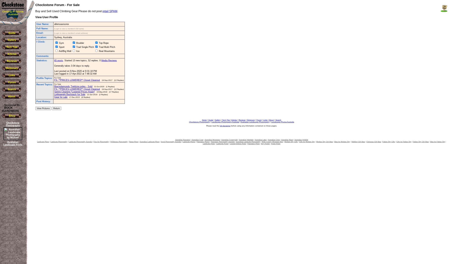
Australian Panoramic (182, 140)
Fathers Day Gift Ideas (421, 142)
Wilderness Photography (119, 142)
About (271, 120)
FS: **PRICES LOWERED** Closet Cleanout (77, 80)
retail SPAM (109, 11)
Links (265, 120)
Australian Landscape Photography (255, 122)
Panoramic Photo (254, 144)
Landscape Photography (58, 142)
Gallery (218, 120)
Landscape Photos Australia (282, 122)
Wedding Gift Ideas (358, 142)
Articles (234, 120)
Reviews (242, 120)
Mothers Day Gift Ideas (324, 142)
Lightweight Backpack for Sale (69, 94)
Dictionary (251, 120)
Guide (210, 120)
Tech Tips (226, 120)
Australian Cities (274, 140)
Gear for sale (60, 97)
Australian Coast (197, 140)
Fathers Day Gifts (388, 142)
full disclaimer (225, 126)
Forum (259, 120)
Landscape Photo (43, 142)
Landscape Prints (209, 144)
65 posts (58, 60)
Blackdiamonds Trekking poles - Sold (73, 86)
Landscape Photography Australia (225, 122)
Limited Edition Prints (238, 144)
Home (204, 120)
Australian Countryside (229, 140)
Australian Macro (287, 140)
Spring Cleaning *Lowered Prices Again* (74, 91)
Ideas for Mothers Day (342, 142)
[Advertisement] (12, 207)
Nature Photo (133, 142)
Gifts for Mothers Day (307, 142)
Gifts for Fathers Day (403, 142)
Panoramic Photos (203, 142)
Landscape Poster (222, 144)
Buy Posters (265, 144)
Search (278, 120)
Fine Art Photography (101, 142)
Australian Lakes (261, 140)
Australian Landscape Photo (149, 142)
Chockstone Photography (199, 122)
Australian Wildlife (301, 140)
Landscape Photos (189, 142)
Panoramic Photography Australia (223, 142)
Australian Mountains (212, 140)
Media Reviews (109, 60)
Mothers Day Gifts (291, 142)
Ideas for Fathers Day (437, 142)
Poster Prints (275, 144)
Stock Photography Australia (171, 142)
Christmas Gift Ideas (373, 142)
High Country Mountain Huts (272, 142)
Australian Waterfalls (246, 140)
